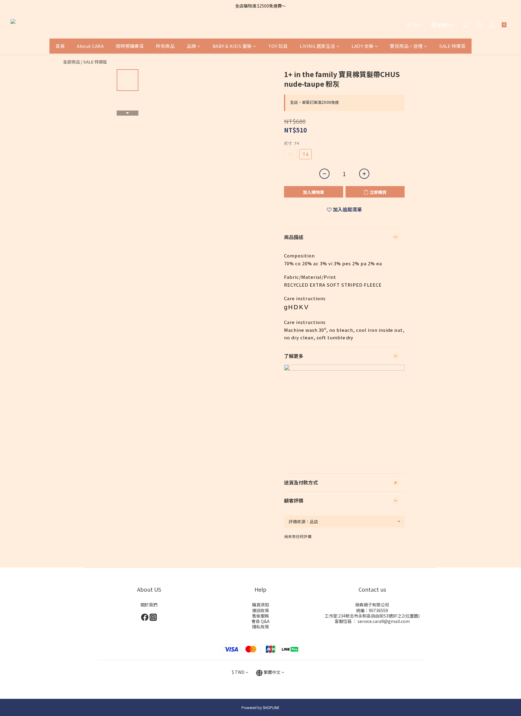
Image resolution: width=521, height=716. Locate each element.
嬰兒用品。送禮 (406, 46)
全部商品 (71, 62)
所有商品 (165, 46)
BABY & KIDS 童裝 (232, 46)
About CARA (90, 46)
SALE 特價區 (452, 46)
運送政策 (260, 610)
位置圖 (412, 616)
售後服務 (260, 616)
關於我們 (149, 605)
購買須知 (260, 605)
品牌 (191, 46)
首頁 (60, 46)
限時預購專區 (130, 46)
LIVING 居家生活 (317, 46)
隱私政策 (260, 627)
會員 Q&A (260, 621)
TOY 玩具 (278, 46)
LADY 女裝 (363, 46)
